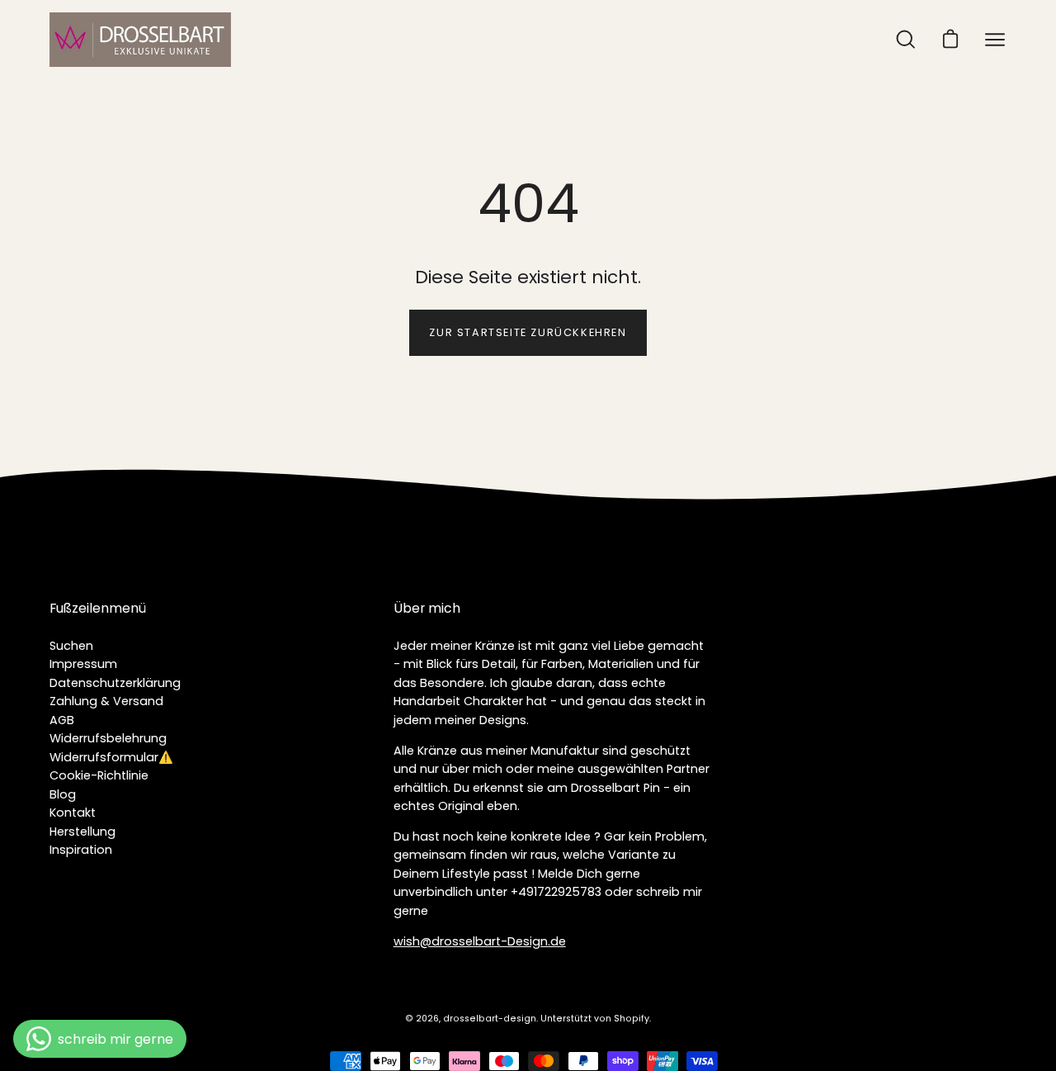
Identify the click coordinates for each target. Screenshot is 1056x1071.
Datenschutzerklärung (115, 683)
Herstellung (83, 831)
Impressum (83, 664)
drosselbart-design (489, 1018)
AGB (62, 720)
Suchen (71, 645)
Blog (63, 794)
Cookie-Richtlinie (99, 775)
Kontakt (73, 812)
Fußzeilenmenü (98, 608)
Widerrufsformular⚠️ (111, 757)
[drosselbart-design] (140, 39)
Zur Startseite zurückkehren (527, 332)
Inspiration (81, 849)
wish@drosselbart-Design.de (480, 941)
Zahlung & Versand (106, 701)
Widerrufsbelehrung (108, 738)
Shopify (631, 1018)
